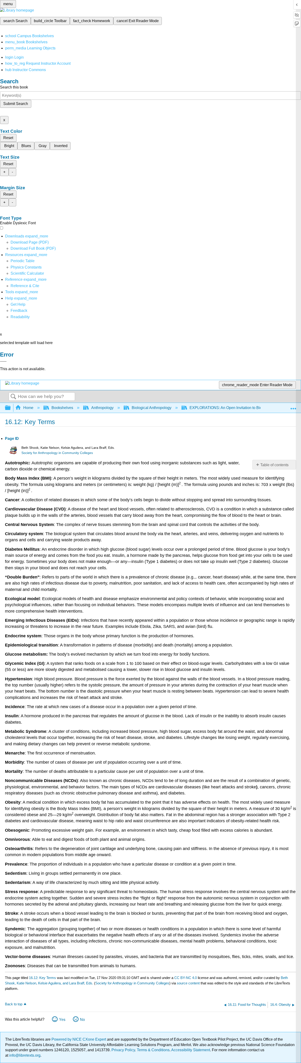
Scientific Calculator (27, 273)
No (82, 1020)
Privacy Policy (123, 1050)
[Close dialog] (3, 361)
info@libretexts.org (24, 1055)
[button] (19, 311)
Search (13, 397)
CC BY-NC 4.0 (185, 978)
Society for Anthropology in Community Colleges (57, 453)
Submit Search (15, 104)
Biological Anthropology (151, 408)
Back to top (13, 1004)
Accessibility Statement (190, 1050)
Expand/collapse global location (293, 406)
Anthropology (102, 408)
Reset (8, 138)
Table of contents (274, 465)
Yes (62, 1020)
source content (188, 983)
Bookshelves (62, 408)
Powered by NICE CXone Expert (79, 1039)
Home (28, 408)
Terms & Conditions (153, 1050)
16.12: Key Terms (42, 978)
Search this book (14, 87)
